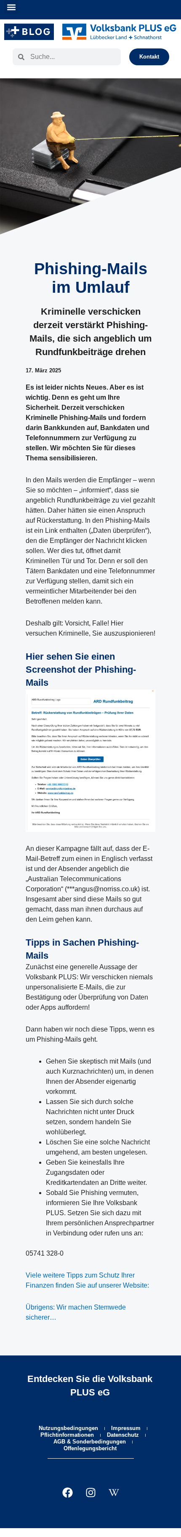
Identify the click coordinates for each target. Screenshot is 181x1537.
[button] (11, 7)
